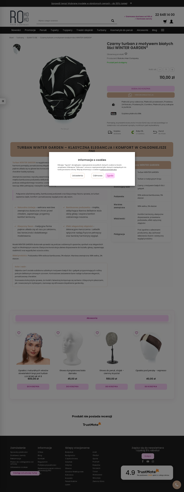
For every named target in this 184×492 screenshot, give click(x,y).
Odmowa (97, 175)
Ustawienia (77, 175)
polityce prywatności (108, 169)
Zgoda (110, 175)
